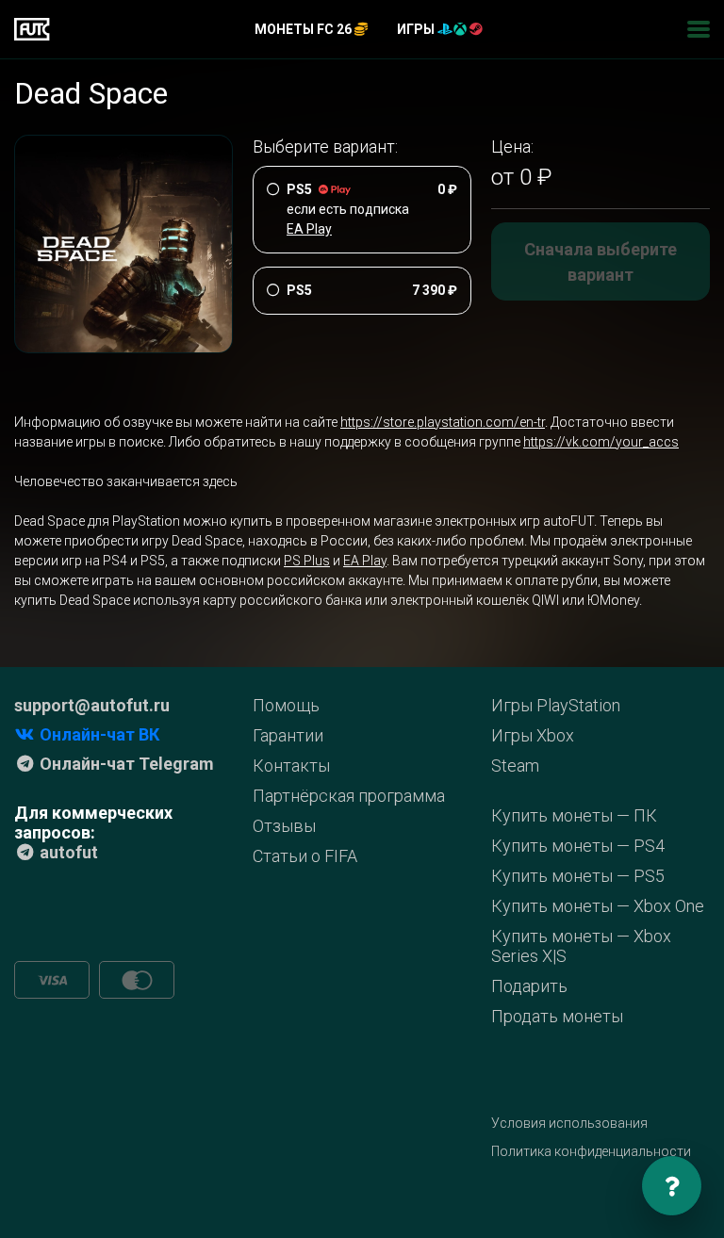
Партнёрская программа (349, 796)
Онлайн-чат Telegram (125, 764)
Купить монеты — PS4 (578, 845)
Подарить (529, 986)
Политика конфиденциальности (591, 1151)
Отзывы (284, 826)
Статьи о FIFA (305, 856)
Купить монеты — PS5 (578, 876)
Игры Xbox (532, 735)
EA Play (365, 560)
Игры (417, 29)
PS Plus (307, 560)
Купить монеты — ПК (574, 815)
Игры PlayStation (555, 705)
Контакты (291, 765)
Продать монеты (557, 1016)
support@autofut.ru (92, 705)
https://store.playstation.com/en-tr (442, 422)
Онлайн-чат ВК (97, 734)
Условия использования (569, 1123)
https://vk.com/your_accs (601, 441)
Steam (515, 765)
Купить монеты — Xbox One (597, 906)
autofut (67, 852)
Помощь (286, 705)
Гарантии (288, 735)
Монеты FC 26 (304, 29)
